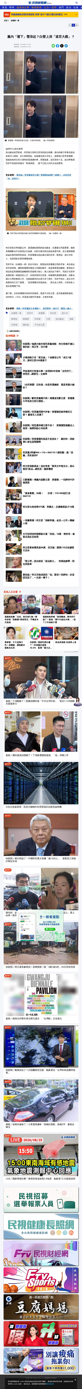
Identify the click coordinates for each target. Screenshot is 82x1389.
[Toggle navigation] (5, 2)
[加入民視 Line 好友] (41, 926)
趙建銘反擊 (23, 7)
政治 (68, 7)
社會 (76, 7)
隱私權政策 (50, 1384)
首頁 (4, 7)
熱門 (61, 7)
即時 (12, 7)
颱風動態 (37, 7)
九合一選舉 (50, 7)
